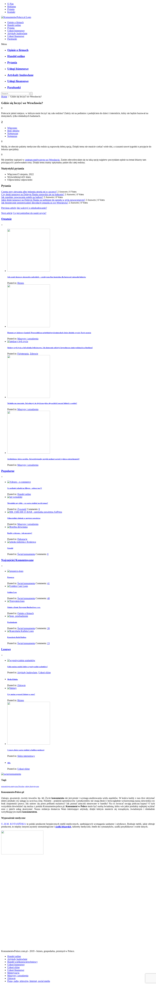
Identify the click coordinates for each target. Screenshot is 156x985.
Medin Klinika (12, 679)
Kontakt (11, 12)
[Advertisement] (78, 903)
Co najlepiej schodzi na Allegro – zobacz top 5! (24, 488)
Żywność (21, 509)
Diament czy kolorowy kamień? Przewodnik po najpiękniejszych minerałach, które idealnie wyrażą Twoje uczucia (49, 333)
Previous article (8, 208)
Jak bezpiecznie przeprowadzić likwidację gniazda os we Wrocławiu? (34, 202)
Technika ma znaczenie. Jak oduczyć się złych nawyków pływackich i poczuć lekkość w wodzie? (42, 403)
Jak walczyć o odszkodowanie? (32, 208)
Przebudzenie (12, 622)
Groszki (10, 548)
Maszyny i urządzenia (27, 338)
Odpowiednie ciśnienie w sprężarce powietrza (23, 518)
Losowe (6, 649)
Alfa (9, 763)
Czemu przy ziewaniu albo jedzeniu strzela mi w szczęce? (29, 191)
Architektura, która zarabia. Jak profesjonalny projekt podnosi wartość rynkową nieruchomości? (43, 459)
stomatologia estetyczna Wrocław (13, 786)
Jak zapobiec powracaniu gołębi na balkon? (22, 197)
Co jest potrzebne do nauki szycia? (29, 213)
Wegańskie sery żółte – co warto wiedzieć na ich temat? (27, 503)
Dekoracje (22, 539)
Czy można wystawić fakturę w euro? (21, 694)
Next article (6, 213)
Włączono (12, 128)
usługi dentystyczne (32, 786)
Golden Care (12, 592)
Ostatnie (6, 219)
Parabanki (12, 39)
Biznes (20, 283)
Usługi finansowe (15, 36)
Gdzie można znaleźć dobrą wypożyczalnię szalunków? (27, 667)
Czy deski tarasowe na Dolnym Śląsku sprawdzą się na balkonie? (32, 194)
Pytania (10, 9)
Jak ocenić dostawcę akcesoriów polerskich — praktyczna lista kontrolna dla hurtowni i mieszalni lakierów (46, 277)
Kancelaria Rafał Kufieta (16, 637)
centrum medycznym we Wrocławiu (42, 159)
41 (48, 583)
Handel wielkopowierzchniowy (22, 962)
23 (48, 643)
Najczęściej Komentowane (17, 560)
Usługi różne (44, 672)
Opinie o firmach (15, 22)
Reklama (11, 6)
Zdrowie (34, 353)
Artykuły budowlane (17, 33)
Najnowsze (12, 133)
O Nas (10, 3)
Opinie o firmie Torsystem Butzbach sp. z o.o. (24, 607)
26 (48, 628)
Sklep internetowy (26, 756)
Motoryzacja (13, 973)
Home (4, 96)
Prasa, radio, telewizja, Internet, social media (28, 981)
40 (48, 598)
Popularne (7, 471)
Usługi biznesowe (16, 30)
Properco (10, 577)
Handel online (14, 25)
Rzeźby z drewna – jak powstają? (19, 533)
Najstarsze (12, 136)
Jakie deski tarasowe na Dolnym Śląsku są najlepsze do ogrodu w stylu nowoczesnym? (43, 200)
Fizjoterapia (23, 353)
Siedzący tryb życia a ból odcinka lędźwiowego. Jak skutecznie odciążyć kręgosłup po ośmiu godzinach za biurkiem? (50, 348)
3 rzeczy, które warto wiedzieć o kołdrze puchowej (25, 750)
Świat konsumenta (26, 554)
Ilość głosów (13, 130)
